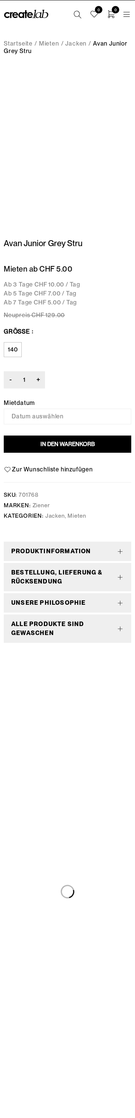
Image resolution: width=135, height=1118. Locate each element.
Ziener (41, 505)
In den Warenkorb (67, 444)
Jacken (76, 43)
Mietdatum (19, 403)
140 (13, 349)
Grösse (17, 331)
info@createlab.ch (67, 1055)
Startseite (18, 43)
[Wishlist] (49, 469)
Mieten (49, 43)
